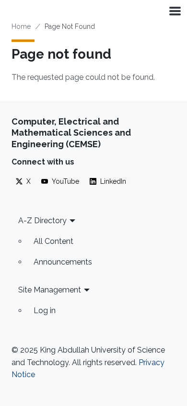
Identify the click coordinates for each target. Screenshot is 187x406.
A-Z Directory (42, 220)
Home (21, 26)
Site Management (49, 289)
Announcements (63, 261)
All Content (53, 241)
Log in (45, 310)
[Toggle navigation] (174, 10)
